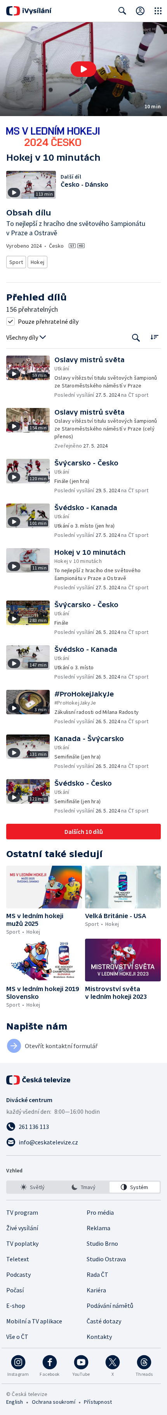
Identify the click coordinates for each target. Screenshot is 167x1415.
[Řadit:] (154, 336)
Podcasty (18, 1274)
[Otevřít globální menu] (158, 11)
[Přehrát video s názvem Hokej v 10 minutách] (83, 69)
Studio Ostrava (106, 1259)
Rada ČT (97, 1274)
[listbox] (83, 1187)
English (14, 1401)
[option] (32, 1187)
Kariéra (96, 1290)
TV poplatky (22, 1243)
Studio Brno (102, 1243)
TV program (22, 1212)
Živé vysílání (22, 1228)
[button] (83, 69)
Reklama (98, 1228)
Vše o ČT (17, 1336)
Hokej (37, 262)
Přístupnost (98, 1401)
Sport (16, 262)
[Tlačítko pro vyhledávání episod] (136, 337)
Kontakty (99, 1336)
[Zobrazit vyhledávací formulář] (122, 11)
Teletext (17, 1259)
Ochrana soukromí (53, 1401)
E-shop (15, 1305)
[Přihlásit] (140, 11)
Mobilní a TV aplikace (34, 1321)
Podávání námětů (110, 1305)
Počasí (15, 1290)
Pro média (100, 1212)
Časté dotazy (104, 1321)
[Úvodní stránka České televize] (38, 1080)
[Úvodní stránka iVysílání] (29, 11)
